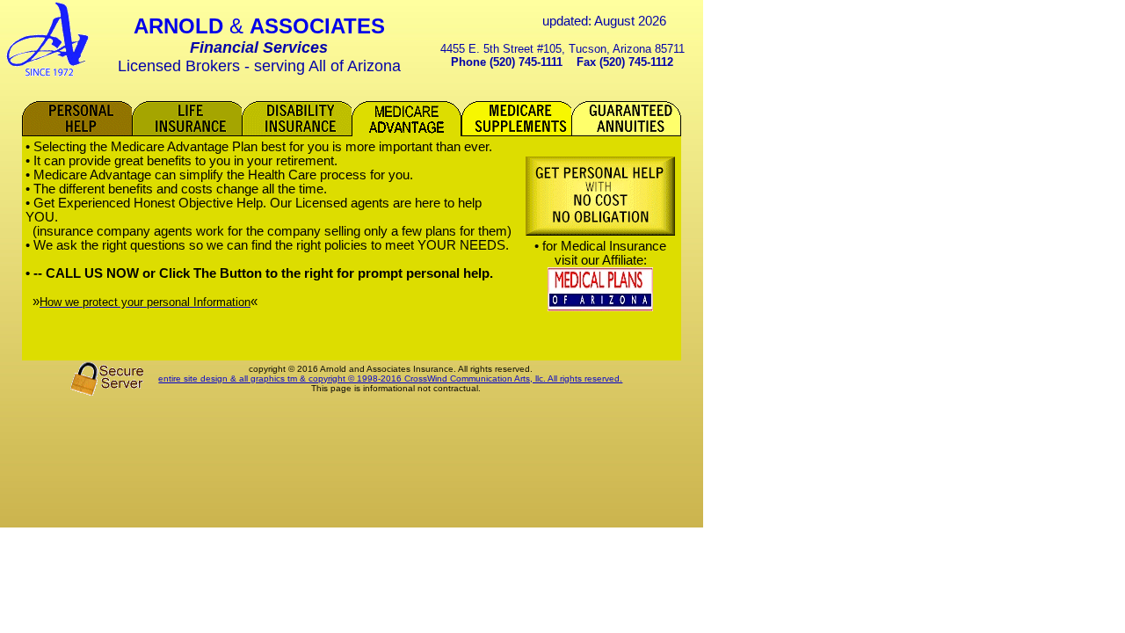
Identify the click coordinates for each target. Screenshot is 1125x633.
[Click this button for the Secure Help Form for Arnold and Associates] (600, 231)
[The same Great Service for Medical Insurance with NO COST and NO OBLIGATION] (600, 307)
